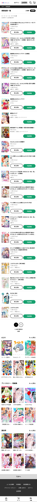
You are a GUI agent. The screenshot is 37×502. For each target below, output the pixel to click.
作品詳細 (29, 32)
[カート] (34, 3)
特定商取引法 (26, 484)
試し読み (16, 32)
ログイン (16, 2)
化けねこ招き (13, 293)
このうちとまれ (14, 307)
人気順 (27, 10)
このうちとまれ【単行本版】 (18, 263)
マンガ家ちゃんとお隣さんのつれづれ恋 (21, 202)
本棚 (31, 500)
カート (18, 500)
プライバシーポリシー (10, 488)
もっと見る (32, 337)
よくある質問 (10, 484)
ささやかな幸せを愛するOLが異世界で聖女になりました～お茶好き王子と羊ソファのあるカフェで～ (22, 234)
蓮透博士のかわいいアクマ (17, 99)
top (2, 6)
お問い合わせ (22, 488)
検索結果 (8, 6)
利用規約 (18, 484)
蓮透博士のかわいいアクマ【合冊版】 (20, 53)
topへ (18, 477)
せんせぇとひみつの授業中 (17, 142)
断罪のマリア (13, 113)
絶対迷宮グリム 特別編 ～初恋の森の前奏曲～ (22, 127)
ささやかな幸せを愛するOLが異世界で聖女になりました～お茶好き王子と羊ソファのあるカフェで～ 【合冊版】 (22, 189)
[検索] (30, 3)
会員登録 (24, 2)
